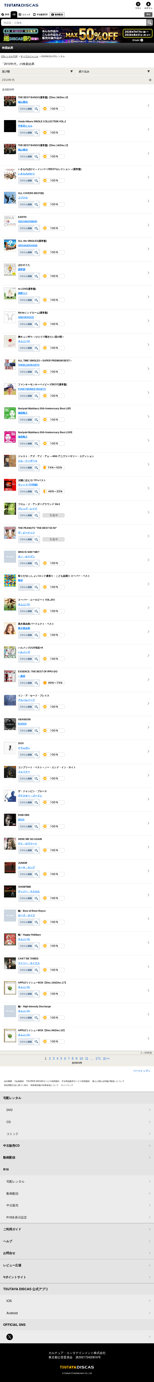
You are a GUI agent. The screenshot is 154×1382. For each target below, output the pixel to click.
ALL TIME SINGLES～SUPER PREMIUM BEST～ (45, 360)
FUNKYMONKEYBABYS (32, 389)
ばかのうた (24, 265)
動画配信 (59, 14)
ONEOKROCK (26, 317)
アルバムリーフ (26, 700)
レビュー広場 (12, 1265)
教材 (20, 580)
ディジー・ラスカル (29, 891)
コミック (26, 14)
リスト (138, 8)
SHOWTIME (24, 887)
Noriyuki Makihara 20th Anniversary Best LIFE (44, 408)
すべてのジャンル (29, 56)
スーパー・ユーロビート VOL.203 (36, 600)
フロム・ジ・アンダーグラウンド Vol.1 (39, 504)
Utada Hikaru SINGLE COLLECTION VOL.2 (42, 121)
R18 (148, 14)
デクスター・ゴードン (30, 795)
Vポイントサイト (14, 1277)
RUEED (22, 723)
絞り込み (84, 71)
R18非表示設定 (16, 1217)
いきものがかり (26, 173)
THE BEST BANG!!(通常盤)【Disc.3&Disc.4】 (43, 97)
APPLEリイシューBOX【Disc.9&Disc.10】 (42, 1030)
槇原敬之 (23, 413)
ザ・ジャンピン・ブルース (32, 791)
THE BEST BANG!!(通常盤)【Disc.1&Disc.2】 (43, 145)
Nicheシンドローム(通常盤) (33, 313)
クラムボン (24, 748)
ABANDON (24, 719)
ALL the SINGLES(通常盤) (32, 241)
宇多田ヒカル (25, 125)
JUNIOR (22, 863)
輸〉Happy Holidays (29, 934)
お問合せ (9, 1253)
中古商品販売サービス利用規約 (76, 1081)
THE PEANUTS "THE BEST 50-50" (37, 528)
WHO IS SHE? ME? (28, 552)
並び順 (6, 71)
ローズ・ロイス (26, 915)
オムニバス (24, 341)
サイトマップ (67, 1085)
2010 (21, 743)
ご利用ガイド (12, 1229)
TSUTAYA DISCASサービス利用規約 (42, 1081)
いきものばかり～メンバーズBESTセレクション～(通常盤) (49, 169)
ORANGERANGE (27, 245)
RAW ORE (23, 815)
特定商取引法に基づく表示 (16, 1085)
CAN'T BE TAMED (28, 958)
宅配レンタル (15, 1181)
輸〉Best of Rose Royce (32, 911)
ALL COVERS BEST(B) (31, 193)
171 (98, 1058)
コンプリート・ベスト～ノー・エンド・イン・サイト (47, 767)
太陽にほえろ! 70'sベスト (32, 480)
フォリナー (24, 771)
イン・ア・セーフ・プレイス (33, 695)
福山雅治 (23, 102)
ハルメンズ (24, 652)
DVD (7, 14)
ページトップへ (141, 1070)
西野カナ (23, 293)
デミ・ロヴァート (27, 843)
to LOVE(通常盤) (27, 288)
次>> (106, 1058)
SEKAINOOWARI (27, 221)
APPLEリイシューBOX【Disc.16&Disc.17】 (42, 982)
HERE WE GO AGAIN (30, 839)
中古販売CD (42, 14)
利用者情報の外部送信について (44, 1085)
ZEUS (21, 819)
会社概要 (8, 1081)
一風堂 (21, 676)
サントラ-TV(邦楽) (28, 484)
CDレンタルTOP (9, 56)
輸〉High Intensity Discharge (34, 1006)
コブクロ (23, 197)
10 (81, 1058)
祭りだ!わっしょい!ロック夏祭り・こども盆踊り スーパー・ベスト (54, 576)
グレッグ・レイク (27, 508)
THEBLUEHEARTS (29, 365)
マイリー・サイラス (29, 963)
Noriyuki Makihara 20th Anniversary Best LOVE (45, 432)
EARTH (22, 217)
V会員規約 (19, 1081)
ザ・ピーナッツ (26, 532)
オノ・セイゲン (26, 556)
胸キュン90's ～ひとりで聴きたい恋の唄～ (41, 336)
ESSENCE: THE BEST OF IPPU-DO (37, 671)
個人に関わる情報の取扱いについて (108, 1081)
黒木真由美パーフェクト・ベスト (36, 623)
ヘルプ (7, 1241)
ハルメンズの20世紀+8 (30, 647)
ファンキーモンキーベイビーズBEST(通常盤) (42, 384)
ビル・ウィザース (27, 460)
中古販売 (12, 1205)
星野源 (21, 269)
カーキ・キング (26, 867)
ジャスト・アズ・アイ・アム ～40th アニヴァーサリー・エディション (56, 456)
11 (87, 1058)
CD (14, 14)
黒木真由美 (24, 628)
